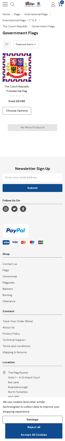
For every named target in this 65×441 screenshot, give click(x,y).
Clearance (9, 301)
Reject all (34, 427)
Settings (32, 419)
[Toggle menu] (5, 4)
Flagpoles (9, 282)
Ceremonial (10, 276)
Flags (6, 270)
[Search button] (12, 4)
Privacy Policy (11, 333)
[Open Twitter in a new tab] (14, 209)
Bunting (7, 295)
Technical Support (14, 340)
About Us (9, 327)
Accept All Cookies (34, 435)
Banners (8, 289)
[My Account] (53, 4)
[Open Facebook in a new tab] (23, 209)
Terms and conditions (16, 346)
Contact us (10, 264)
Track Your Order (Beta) (18, 321)
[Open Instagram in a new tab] (6, 209)
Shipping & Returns (15, 352)
